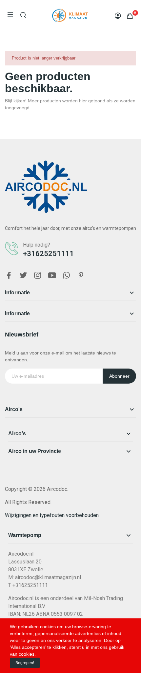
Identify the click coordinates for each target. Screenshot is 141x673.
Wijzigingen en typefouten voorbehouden (52, 515)
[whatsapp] (66, 275)
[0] (130, 15)
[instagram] (38, 275)
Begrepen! (24, 663)
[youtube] (52, 275)
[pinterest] (81, 275)
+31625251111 (48, 254)
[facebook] (9, 275)
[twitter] (23, 275)
